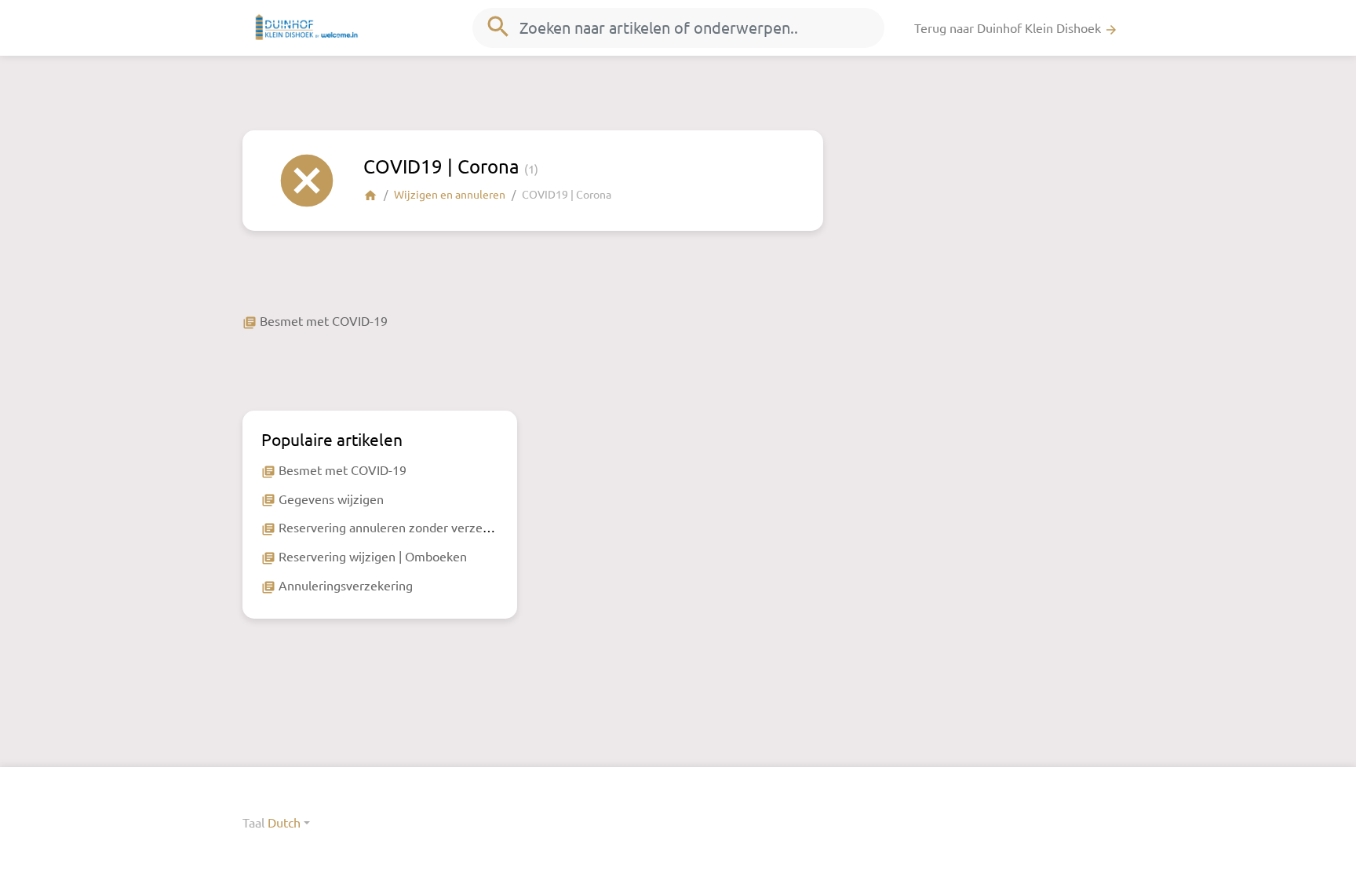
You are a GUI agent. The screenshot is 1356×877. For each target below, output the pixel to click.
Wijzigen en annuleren (449, 194)
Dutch (284, 822)
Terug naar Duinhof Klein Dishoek (1016, 28)
